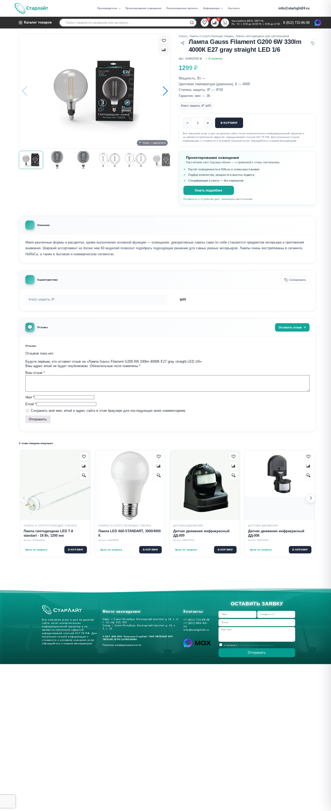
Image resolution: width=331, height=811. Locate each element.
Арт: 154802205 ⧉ (190, 58)
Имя (29, 397)
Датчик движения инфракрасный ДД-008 (276, 533)
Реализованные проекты (182, 8)
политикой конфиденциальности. (256, 645)
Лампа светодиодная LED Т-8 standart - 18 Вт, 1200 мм (48, 533)
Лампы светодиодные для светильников (262, 36)
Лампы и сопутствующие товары (211, 36)
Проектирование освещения (143, 8)
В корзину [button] (75, 549)
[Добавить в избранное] (84, 456)
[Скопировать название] (312, 42)
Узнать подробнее (208, 190)
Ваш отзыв (35, 373)
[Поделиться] (182, 43)
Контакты (234, 8)
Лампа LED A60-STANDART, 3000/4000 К (129, 533)
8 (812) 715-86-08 (296, 23)
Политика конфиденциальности (123, 645)
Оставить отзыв (290, 327)
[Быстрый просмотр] (84, 475)
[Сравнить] (163, 49)
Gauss (183, 36)
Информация (211, 8)
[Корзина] (225, 22)
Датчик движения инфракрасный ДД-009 (201, 533)
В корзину (229, 122)
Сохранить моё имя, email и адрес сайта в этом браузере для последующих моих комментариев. (108, 411)
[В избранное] (163, 40)
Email (30, 404)
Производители (107, 8)
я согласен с (249, 645)
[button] (165, 91)
